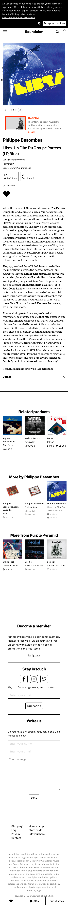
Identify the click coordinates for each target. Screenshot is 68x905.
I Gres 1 (50, 442)
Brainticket (8, 562)
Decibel (28, 562)
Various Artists (32, 438)
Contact (16, 837)
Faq (13, 830)
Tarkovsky (29, 442)
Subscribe (34, 706)
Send (34, 797)
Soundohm (34, 31)
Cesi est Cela (31, 507)
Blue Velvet (8, 445)
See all (31, 132)
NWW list (33, 118)
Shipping (16, 826)
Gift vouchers (37, 833)
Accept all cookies (54, 23)
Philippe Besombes (22, 140)
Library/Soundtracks (20, 168)
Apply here (34, 655)
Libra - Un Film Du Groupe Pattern (56, 509)
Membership (36, 826)
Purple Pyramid (17, 159)
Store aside (35, 830)
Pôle (5, 513)
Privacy (15, 833)
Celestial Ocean (10, 565)
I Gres (50, 438)
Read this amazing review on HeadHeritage (28, 368)
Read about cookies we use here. (18, 17)
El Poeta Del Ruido (34, 565)
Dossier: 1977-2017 (56, 565)
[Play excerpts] (6, 110)
